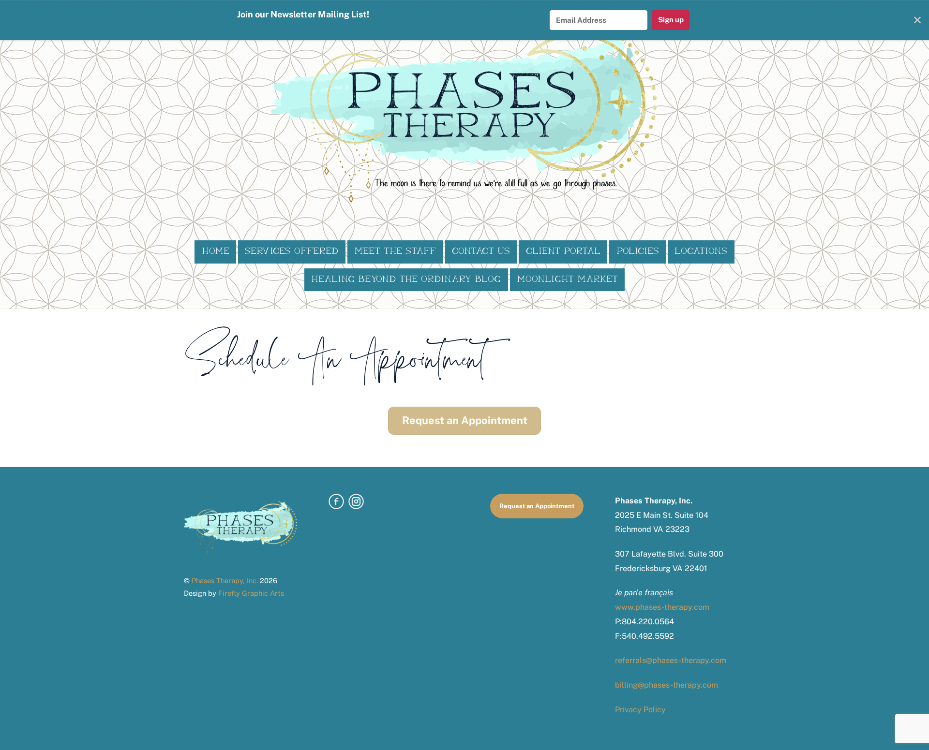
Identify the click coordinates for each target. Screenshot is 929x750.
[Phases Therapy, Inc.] (464, 197)
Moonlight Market (567, 279)
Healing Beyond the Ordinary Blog (406, 279)
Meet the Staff (395, 251)
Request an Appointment (464, 420)
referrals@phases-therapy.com (670, 660)
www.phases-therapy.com (662, 607)
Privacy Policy (640, 709)
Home (215, 251)
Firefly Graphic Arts (251, 593)
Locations (700, 251)
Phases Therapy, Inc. (225, 580)
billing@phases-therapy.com (666, 685)
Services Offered (291, 251)
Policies (637, 251)
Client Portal (563, 251)
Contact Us (481, 251)
